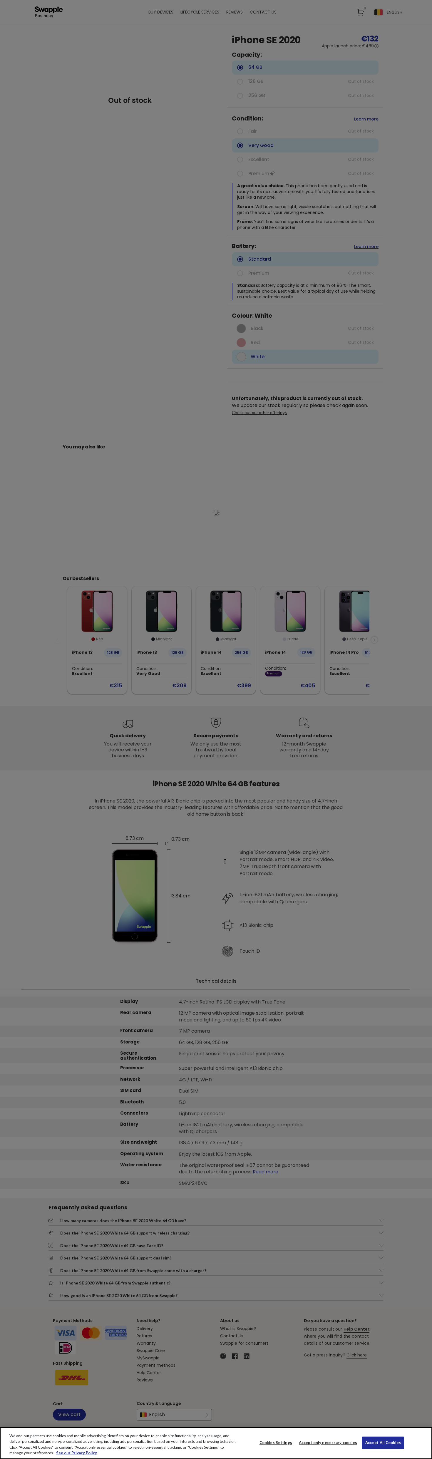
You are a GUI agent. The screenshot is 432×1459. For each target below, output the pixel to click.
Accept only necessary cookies (328, 1442)
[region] (216, 1443)
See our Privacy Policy (76, 1452)
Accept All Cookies (383, 1442)
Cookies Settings (275, 1442)
